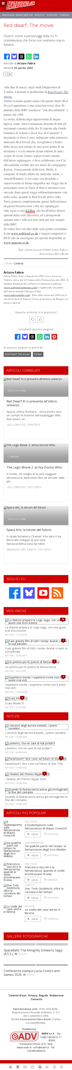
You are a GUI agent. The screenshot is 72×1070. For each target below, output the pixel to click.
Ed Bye (30, 210)
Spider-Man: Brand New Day (17, 15)
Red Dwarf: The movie (17, 354)
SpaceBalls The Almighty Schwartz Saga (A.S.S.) (33, 952)
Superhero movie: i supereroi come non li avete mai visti (35, 686)
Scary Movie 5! (14, 703)
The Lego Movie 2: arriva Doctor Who (34, 467)
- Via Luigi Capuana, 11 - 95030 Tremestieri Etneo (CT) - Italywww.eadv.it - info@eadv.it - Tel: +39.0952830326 (39, 1042)
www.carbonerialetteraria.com (20, 287)
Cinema (18, 263)
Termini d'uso (17, 995)
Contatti (36, 999)
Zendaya (64, 15)
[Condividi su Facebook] (7, 56)
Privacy (32, 995)
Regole (43, 995)
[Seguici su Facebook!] (14, 592)
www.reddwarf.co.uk (24, 233)
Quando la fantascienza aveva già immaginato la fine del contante (36, 798)
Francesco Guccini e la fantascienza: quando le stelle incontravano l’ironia (45, 870)
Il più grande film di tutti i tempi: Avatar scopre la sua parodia (36, 649)
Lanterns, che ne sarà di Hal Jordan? (28, 748)
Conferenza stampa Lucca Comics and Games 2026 (32, 973)
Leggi (34, 834)
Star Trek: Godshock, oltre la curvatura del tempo (44, 890)
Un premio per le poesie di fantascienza (30, 667)
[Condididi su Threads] (21, 56)
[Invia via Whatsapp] (29, 56)
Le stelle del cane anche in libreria (42, 911)
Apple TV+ (40, 15)
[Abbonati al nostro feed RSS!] (57, 592)
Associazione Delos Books (35, 1019)
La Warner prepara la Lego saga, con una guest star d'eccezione (35, 629)
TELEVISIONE (16, 390)
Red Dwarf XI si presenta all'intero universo (32, 403)
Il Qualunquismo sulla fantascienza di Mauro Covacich (46, 826)
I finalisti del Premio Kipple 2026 (25, 779)
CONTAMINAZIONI (34, 843)
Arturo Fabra (26, 63)
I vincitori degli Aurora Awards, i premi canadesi (35, 733)
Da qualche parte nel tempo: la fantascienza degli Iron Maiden (45, 847)
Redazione (57, 995)
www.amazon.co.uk (16, 242)
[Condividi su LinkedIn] (36, 56)
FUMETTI (29, 885)
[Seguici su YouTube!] (43, 592)
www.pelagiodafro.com (17, 295)
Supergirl (52, 15)
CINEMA (13, 456)
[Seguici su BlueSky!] (29, 592)
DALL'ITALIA (31, 821)
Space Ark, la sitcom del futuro (29, 530)
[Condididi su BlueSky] (14, 56)
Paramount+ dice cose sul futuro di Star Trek (34, 763)
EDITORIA (30, 906)
